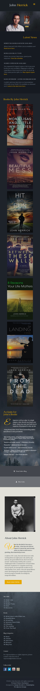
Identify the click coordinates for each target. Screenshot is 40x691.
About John (9, 600)
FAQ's (7, 606)
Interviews (9, 640)
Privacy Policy (16, 683)
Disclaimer (25, 683)
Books (7, 602)
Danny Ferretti (18, 685)
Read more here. (9, 48)
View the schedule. (17, 58)
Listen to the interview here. (16, 86)
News (7, 637)
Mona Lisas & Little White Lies (15, 616)
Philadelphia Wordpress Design (24, 686)
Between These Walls (12, 622)
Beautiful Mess (10, 618)
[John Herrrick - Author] (20, 6)
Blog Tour (8, 644)
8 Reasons (8, 624)
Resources (9, 608)
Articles (8, 638)
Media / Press (10, 604)
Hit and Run (9, 620)
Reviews (8, 642)
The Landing (9, 626)
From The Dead (10, 628)
